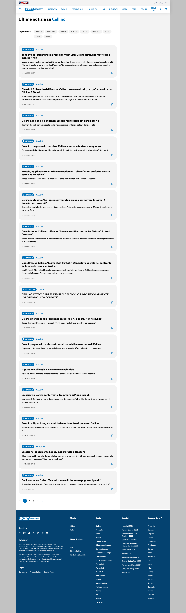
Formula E (100, 568)
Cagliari (151, 534)
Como (150, 537)
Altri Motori (100, 575)
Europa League (102, 549)
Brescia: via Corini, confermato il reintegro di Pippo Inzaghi (56, 394)
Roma (150, 583)
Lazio (150, 560)
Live (71, 547)
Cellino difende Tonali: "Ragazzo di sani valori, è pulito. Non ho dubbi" (62, 318)
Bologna (151, 530)
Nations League (102, 587)
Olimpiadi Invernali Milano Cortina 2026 (130, 544)
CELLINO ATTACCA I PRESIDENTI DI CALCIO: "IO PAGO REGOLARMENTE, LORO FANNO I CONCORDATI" (65, 296)
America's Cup (101, 583)
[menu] (20, 9)
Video (72, 526)
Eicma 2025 (126, 553)
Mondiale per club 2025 (131, 557)
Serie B (98, 537)
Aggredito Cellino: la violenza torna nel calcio (48, 369)
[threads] (42, 533)
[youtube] (47, 533)
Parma (150, 579)
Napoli (150, 575)
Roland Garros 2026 (130, 530)
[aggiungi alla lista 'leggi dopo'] (112, 73)
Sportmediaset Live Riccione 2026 (129, 535)
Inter (150, 553)
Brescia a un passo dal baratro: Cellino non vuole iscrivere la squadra (61, 146)
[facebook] (20, 533)
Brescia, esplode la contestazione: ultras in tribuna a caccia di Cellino (61, 344)
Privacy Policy (35, 572)
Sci (97, 594)
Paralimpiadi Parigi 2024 (131, 565)
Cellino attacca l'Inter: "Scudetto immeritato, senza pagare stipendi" (61, 480)
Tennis (98, 591)
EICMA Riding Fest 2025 (131, 561)
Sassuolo (151, 587)
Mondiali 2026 (127, 526)
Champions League (103, 545)
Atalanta (151, 526)
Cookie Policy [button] (49, 572)
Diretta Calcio (75, 551)
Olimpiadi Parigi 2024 (130, 569)
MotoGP (99, 572)
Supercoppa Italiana (104, 560)
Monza (150, 572)
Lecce (150, 564)
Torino (150, 591)
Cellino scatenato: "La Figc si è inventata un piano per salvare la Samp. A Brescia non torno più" (63, 201)
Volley (98, 598)
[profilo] (165, 9)
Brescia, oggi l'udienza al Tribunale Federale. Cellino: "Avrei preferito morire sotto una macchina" (66, 173)
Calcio (98, 526)
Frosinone (152, 545)
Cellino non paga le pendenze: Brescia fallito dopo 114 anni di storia (60, 120)
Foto (72, 530)
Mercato (99, 530)
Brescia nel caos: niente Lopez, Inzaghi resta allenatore (53, 451)
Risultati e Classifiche (78, 555)
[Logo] (34, 9)
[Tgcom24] (23, 3)
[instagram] (24, 533)
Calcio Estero (101, 556)
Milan (150, 568)
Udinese (151, 594)
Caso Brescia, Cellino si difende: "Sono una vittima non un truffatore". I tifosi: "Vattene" (66, 233)
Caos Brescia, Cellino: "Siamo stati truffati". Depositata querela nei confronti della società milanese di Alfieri (66, 264)
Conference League (103, 553)
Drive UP (99, 602)
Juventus (151, 556)
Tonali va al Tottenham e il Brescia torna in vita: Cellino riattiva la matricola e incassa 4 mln (66, 56)
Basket (98, 579)
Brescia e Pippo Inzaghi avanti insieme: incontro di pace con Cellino (60, 423)
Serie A (99, 534)
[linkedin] (38, 533)
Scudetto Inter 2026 (129, 540)
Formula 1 (100, 564)
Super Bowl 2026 (128, 550)
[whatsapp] (29, 533)
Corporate (23, 572)
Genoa (150, 549)
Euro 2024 (126, 572)
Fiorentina (152, 541)
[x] (33, 533)
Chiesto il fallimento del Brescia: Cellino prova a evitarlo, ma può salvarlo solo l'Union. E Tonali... (67, 91)
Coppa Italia (101, 541)
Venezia (151, 598)
